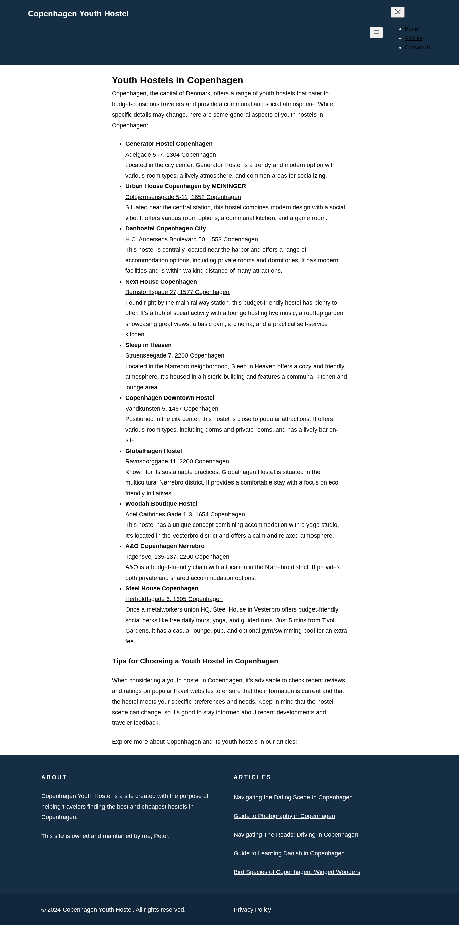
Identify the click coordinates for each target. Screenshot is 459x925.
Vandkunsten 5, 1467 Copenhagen (171, 408)
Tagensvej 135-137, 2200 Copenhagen (177, 556)
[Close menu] (398, 12)
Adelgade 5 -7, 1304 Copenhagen (170, 154)
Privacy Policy (252, 909)
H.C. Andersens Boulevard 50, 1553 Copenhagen (191, 239)
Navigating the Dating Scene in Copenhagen (293, 797)
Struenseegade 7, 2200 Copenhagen (174, 355)
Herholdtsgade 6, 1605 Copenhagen (174, 599)
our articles (280, 741)
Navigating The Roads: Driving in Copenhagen (296, 834)
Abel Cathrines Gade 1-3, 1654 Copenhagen (185, 514)
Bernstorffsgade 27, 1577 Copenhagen (177, 292)
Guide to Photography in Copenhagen (284, 816)
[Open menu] (376, 32)
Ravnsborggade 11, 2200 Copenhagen (177, 461)
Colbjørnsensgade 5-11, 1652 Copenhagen (183, 197)
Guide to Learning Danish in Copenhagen (289, 853)
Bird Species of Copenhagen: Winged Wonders (297, 872)
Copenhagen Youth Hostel (78, 13)
